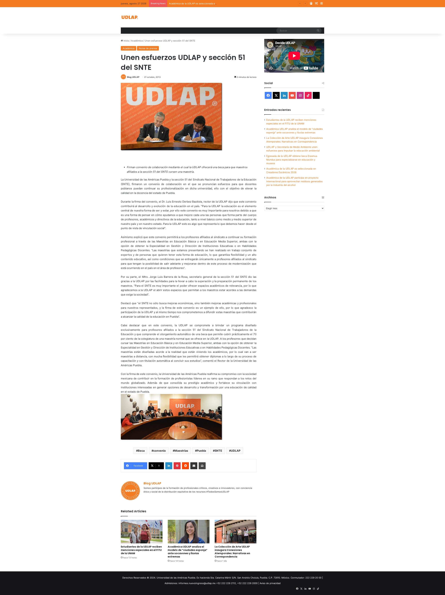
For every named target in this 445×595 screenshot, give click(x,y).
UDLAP (235, 450)
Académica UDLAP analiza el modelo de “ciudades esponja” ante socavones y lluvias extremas (187, 551)
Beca (141, 450)
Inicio (126, 40)
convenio (159, 450)
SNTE (218, 450)
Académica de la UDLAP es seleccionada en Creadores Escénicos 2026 (207, 3)
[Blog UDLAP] (129, 17)
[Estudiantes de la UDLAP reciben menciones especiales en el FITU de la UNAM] (142, 531)
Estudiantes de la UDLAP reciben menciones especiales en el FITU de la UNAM (141, 550)
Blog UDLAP (133, 77)
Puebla (201, 450)
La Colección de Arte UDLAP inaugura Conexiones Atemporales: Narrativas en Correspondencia (232, 551)
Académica (137, 40)
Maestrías (181, 450)
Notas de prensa (148, 48)
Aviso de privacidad (270, 583)
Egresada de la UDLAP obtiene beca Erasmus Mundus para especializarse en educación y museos (291, 160)
